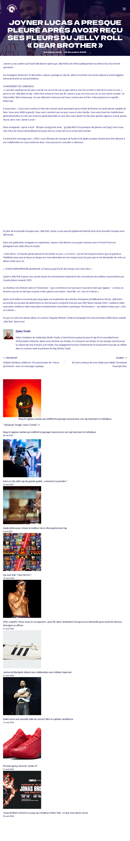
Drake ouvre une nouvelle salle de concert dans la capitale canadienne (38, 719)
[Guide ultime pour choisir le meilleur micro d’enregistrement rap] (65, 505)
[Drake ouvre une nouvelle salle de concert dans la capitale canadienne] (65, 696)
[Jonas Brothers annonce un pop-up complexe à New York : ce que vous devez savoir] (65, 790)
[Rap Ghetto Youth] (12, 9)
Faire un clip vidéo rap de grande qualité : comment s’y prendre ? (35, 481)
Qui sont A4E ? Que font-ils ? (17, 575)
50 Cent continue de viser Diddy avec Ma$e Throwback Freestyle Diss (99, 362)
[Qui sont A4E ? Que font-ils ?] (65, 552)
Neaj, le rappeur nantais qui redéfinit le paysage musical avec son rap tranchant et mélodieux (65, 419)
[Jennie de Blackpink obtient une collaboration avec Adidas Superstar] (65, 649)
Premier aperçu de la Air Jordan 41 (20, 766)
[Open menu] (124, 9)
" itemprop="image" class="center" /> (21, 425)
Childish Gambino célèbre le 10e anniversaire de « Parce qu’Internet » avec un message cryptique (31, 362)
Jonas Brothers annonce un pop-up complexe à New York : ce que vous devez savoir (45, 812)
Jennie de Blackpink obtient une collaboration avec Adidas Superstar (37, 672)
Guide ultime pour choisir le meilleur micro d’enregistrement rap (35, 528)
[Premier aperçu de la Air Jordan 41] (65, 743)
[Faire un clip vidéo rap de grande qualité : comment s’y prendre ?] (65, 458)
